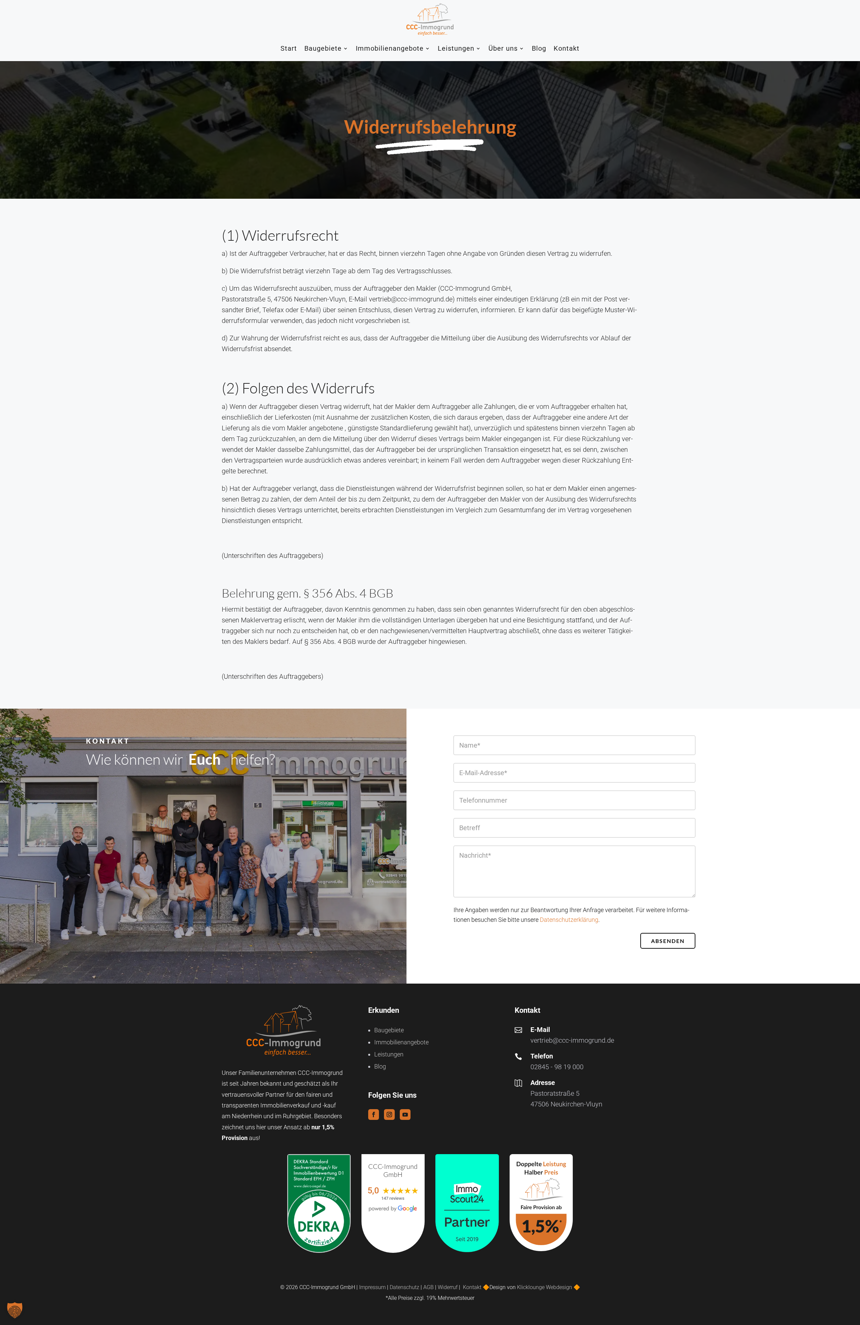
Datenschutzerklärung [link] (569, 919)
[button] (373, 1114)
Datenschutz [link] (404, 1287)
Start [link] (289, 48)
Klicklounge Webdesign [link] (544, 1287)
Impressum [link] (372, 1287)
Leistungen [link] (456, 48)
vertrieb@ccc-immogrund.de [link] (572, 1040)
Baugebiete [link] (323, 48)
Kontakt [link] (566, 48)
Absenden (668, 941)
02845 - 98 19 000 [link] (557, 1067)
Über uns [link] (503, 48)
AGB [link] (428, 1287)
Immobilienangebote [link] (390, 48)
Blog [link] (539, 48)
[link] (430, 19)
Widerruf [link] (448, 1287)
